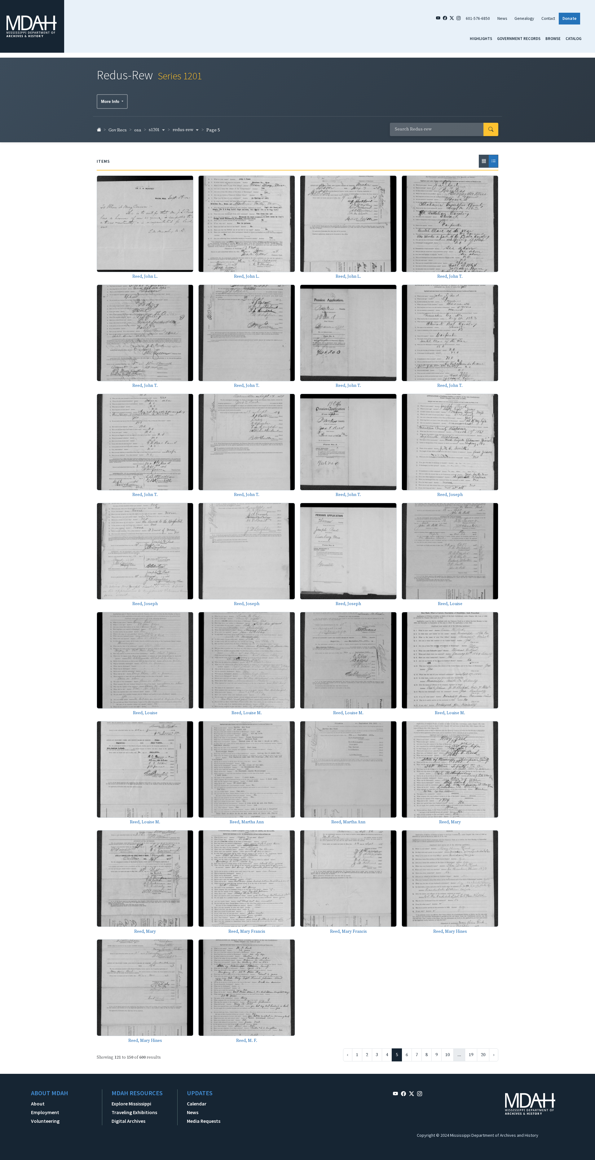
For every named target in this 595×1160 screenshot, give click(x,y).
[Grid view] (484, 161)
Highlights (481, 38)
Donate (569, 18)
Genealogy (524, 18)
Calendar (196, 1103)
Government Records (518, 38)
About (38, 1103)
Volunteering (45, 1121)
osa (137, 130)
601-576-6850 (478, 18)
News (502, 18)
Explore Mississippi (131, 1103)
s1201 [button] (155, 130)
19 (471, 1055)
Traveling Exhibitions (134, 1112)
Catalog (573, 38)
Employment (45, 1112)
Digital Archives (128, 1121)
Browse (553, 38)
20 (483, 1055)
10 (447, 1055)
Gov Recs (117, 130)
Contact (548, 18)
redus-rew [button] (183, 130)
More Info (111, 101)
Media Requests (203, 1121)
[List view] (493, 161)
